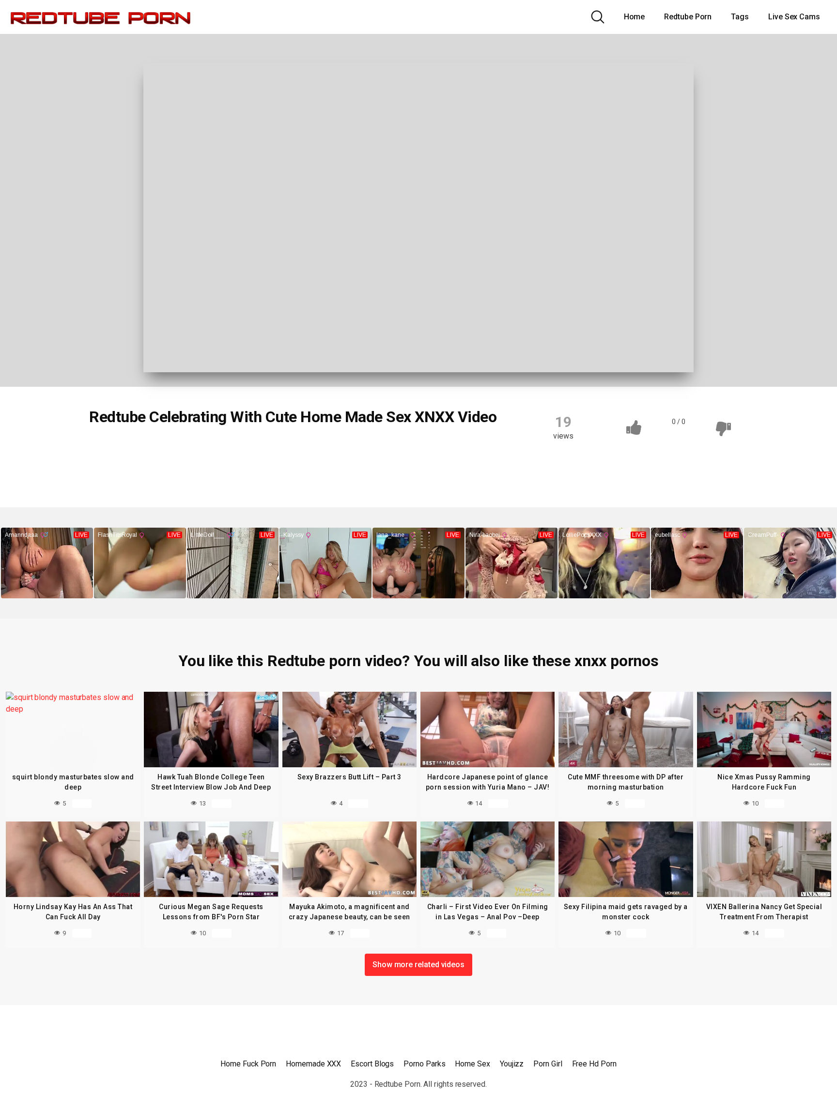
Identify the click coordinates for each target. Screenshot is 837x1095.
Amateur (160, 450)
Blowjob (113, 450)
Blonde (276, 450)
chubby (364, 450)
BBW (238, 450)
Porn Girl (547, 1063)
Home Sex (472, 1063)
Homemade (157, 468)
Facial (109, 468)
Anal (202, 450)
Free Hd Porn (594, 1063)
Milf (295, 468)
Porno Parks (424, 1063)
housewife (213, 468)
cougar (407, 450)
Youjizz (512, 1063)
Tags (740, 16)
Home (634, 16)
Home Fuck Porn (248, 1063)
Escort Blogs (372, 1063)
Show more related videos (418, 964)
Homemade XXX (313, 1063)
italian (259, 468)
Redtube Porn (688, 16)
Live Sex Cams (794, 16)
